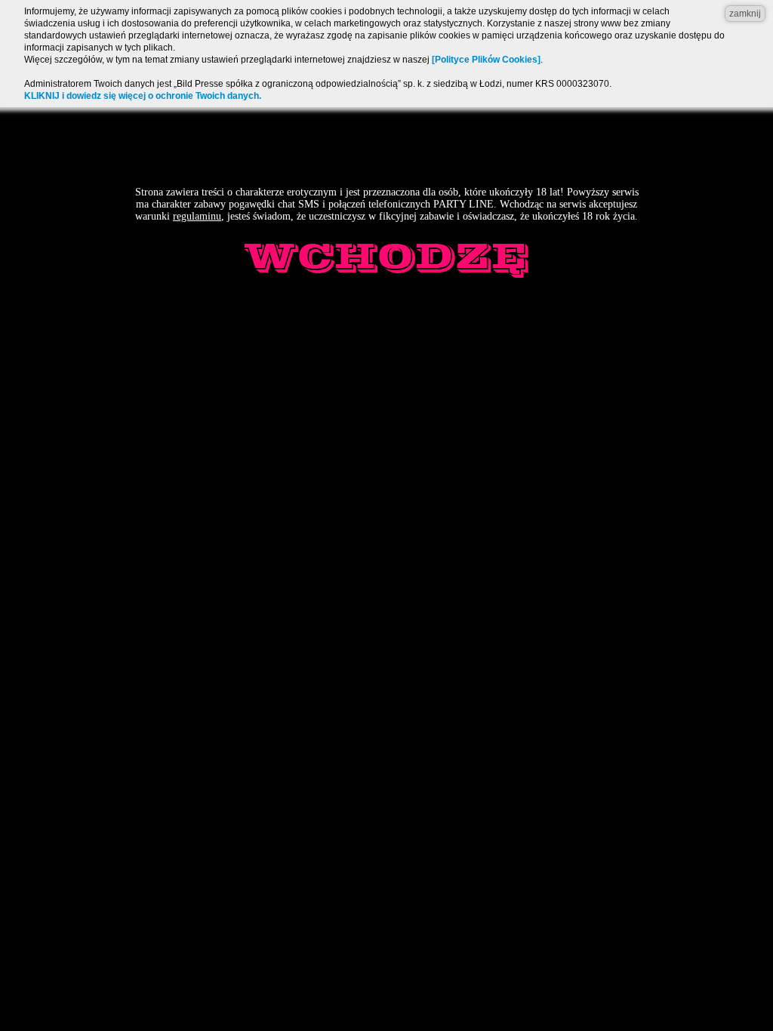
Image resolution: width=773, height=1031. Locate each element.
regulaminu (197, 216)
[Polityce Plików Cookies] (486, 59)
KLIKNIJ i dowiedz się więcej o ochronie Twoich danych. (142, 96)
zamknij (745, 13)
